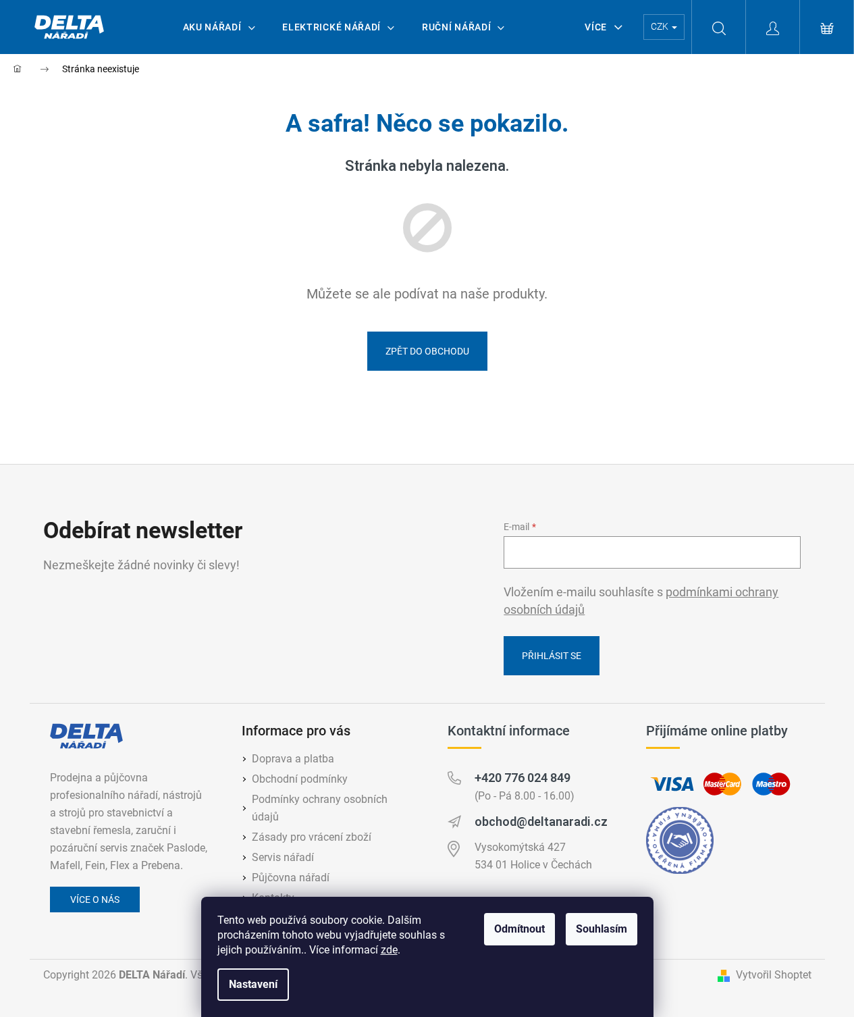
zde (389, 949)
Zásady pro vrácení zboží (311, 837)
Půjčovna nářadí (290, 877)
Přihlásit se (551, 655)
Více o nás (94, 899)
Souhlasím (601, 928)
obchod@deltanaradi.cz (541, 821)
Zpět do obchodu (427, 351)
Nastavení (253, 984)
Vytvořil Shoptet (773, 974)
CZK (660, 26)
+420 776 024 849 (522, 778)
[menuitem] (219, 27)
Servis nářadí (283, 857)
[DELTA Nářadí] (86, 736)
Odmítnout (519, 928)
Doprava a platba (293, 758)
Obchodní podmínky (300, 779)
